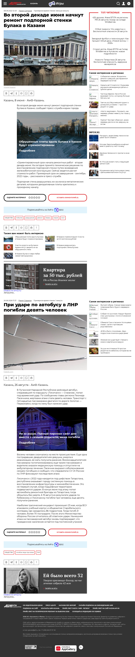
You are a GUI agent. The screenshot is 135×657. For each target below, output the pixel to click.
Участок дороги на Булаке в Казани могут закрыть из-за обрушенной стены (26, 247)
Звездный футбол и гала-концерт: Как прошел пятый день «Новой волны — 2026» (110, 41)
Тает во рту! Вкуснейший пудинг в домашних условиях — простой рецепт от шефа (114, 105)
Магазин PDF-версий (67, 605)
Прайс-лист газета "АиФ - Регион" (76, 608)
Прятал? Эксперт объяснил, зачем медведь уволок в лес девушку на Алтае (114, 122)
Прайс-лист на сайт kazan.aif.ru (106, 608)
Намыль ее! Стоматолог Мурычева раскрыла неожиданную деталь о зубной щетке (114, 87)
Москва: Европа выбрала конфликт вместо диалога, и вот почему (114, 145)
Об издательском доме (33, 605)
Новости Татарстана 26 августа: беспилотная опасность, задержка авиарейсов (110, 62)
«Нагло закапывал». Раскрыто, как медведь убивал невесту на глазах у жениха (115, 113)
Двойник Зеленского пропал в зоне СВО (114, 154)
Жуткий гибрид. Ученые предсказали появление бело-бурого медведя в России (115, 307)
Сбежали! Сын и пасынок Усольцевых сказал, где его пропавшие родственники (115, 324)
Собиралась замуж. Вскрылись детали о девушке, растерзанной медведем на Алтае (114, 78)
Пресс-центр (51, 605)
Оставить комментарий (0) (67, 198)
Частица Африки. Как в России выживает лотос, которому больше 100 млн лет (114, 96)
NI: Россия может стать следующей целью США (114, 163)
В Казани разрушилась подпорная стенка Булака (67, 246)
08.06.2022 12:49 (10, 11)
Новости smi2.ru (12, 290)
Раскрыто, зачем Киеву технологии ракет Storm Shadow (114, 136)
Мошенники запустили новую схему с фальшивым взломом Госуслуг (115, 171)
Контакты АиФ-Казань (50, 608)
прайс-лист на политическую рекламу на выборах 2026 (46, 611)
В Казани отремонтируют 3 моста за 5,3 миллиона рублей (70, 238)
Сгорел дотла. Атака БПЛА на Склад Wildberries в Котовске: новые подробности (110, 51)
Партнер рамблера (45, 647)
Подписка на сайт (30, 608)
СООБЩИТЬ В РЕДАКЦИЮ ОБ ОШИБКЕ (86, 611)
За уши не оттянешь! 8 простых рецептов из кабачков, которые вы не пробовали (115, 351)
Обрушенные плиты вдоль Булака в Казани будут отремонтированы (50, 143)
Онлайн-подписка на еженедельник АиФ (96, 605)
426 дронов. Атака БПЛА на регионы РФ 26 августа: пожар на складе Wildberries (110, 19)
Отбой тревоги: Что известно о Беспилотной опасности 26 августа (110, 30)
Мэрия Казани (9, 87)
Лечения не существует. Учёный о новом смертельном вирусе (114, 341)
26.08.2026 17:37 (10, 301)
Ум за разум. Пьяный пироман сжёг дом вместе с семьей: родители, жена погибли (49, 435)
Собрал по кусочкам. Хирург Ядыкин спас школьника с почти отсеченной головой (115, 316)
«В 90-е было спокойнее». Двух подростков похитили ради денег (114, 332)
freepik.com (8, 372)
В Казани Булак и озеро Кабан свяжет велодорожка (27, 255)
